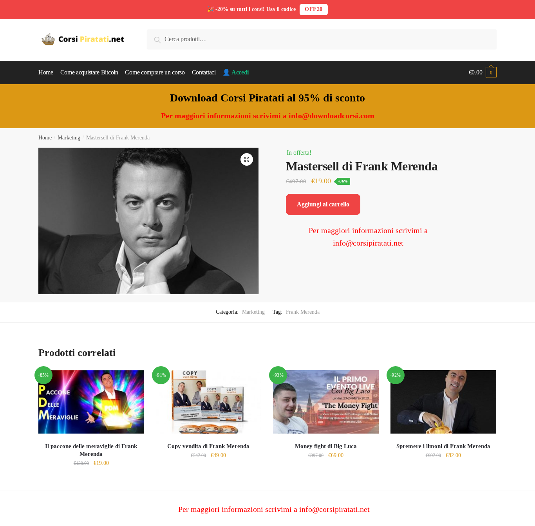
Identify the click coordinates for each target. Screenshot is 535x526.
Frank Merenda (303, 312)
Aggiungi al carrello (323, 204)
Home (45, 138)
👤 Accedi (235, 72)
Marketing (69, 138)
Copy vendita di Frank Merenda (208, 446)
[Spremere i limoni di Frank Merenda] (443, 402)
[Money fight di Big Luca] (326, 402)
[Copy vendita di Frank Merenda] (209, 402)
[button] (246, 159)
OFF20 (314, 9)
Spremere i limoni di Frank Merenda (443, 446)
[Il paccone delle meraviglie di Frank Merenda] (91, 402)
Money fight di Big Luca (326, 446)
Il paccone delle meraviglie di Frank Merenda (91, 450)
